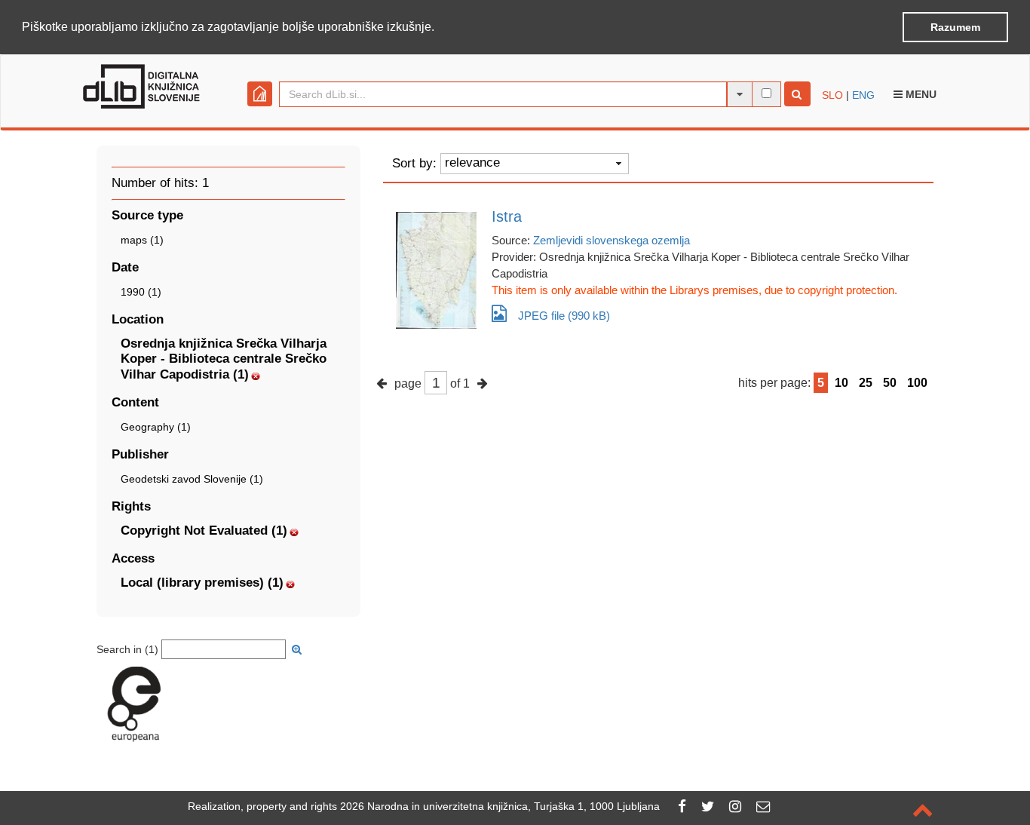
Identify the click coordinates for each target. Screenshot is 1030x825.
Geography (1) (156, 427)
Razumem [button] (955, 27)
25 (865, 382)
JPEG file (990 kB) (564, 315)
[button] (439, 28)
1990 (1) (141, 292)
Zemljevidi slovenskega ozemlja (611, 240)
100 (917, 382)
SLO (832, 95)
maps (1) (142, 240)
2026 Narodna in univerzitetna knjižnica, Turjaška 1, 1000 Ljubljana (500, 806)
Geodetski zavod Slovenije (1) (192, 479)
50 (890, 382)
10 (841, 382)
